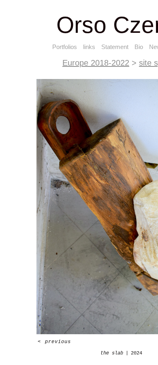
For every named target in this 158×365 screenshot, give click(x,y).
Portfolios (64, 46)
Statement (114, 46)
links (89, 46)
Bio (139, 46)
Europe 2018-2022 (95, 62)
